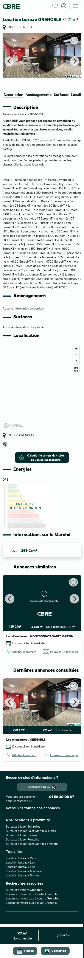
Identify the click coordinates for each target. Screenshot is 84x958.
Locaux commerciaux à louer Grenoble (31, 902)
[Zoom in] (76, 348)
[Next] (74, 61)
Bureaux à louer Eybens (21, 835)
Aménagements (38, 94)
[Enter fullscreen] (76, 369)
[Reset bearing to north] (76, 361)
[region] (42, 386)
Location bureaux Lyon (21, 862)
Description (13, 94)
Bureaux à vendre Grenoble (24, 889)
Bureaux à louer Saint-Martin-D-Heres (31, 830)
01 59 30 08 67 (61, 796)
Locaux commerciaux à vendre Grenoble (32, 898)
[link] (21, 651)
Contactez (58, 950)
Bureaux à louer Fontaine (22, 839)
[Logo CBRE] (26, 6)
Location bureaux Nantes (22, 875)
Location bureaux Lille (20, 866)
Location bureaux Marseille (24, 871)
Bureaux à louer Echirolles (23, 826)
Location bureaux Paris (21, 858)
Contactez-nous (39, 786)
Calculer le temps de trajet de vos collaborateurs (45, 457)
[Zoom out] (76, 355)
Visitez (29, 950)
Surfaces (61, 94)
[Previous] (9, 61)
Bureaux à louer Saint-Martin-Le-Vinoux (32, 843)
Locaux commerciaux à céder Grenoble (31, 894)
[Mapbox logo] (13, 425)
